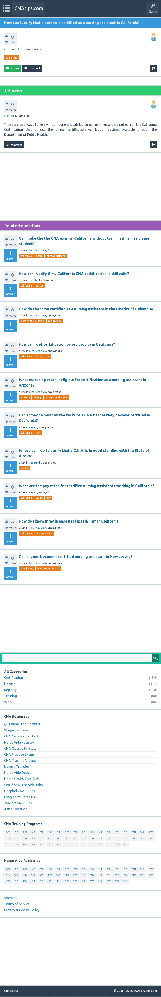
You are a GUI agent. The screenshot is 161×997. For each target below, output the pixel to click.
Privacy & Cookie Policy (21, 910)
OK (8, 844)
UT (75, 844)
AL (16, 832)
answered (9, 115)
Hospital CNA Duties (19, 791)
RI (33, 844)
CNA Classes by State (20, 748)
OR (16, 844)
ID (117, 832)
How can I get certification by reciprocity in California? (67, 344)
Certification (19, 49)
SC (42, 844)
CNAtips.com (28, 8)
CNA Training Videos (20, 760)
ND (92, 838)
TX (67, 844)
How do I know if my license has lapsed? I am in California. (69, 521)
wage (39, 497)
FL (84, 832)
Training (10, 696)
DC (67, 832)
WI (109, 844)
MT (75, 838)
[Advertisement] (80, 186)
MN (50, 838)
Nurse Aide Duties (17, 773)
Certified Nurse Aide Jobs (23, 785)
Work (32, 427)
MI (42, 838)
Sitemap (10, 898)
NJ (117, 838)
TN (58, 844)
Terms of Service (17, 904)
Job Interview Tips (18, 803)
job (38, 432)
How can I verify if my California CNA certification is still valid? (74, 273)
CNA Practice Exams (19, 754)
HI (100, 832)
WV (117, 844)
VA (84, 844)
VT (92, 844)
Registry (34, 280)
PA (25, 844)
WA (100, 844)
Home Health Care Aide (21, 779)
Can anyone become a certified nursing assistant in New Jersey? (75, 556)
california (11, 57)
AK (8, 832)
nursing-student (56, 255)
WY (125, 844)
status (39, 285)
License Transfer (16, 766)
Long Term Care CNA (20, 797)
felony (38, 397)
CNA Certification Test (21, 736)
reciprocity (54, 321)
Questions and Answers (22, 724)
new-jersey (27, 568)
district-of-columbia (32, 321)
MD (25, 838)
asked (7, 49)
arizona (25, 397)
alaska (24, 468)
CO (50, 832)
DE (75, 832)
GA (92, 832)
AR (25, 832)
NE (100, 838)
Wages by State (16, 730)
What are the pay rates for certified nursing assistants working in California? (86, 486)
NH (109, 838)
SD (50, 844)
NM (125, 838)
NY (142, 838)
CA (42, 832)
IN (134, 832)
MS (67, 838)
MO (58, 838)
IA (109, 832)
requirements (44, 533)
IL (125, 832)
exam (39, 255)
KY (151, 832)
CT (58, 832)
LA (8, 838)
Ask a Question (15, 809)
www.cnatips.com (145, 990)
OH (151, 838)
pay (49, 497)
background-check (56, 397)
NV (134, 838)
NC (84, 838)
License (9, 684)
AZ (33, 832)
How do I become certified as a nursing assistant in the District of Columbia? (86, 309)
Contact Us (11, 990)
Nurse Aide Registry (19, 742)
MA (16, 838)
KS (142, 832)
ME (33, 838)
